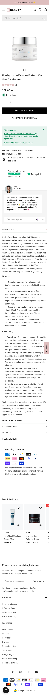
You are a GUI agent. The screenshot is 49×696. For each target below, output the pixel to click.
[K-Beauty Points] (6, 690)
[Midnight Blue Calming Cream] (34, 517)
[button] (8, 85)
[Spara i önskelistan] (18, 508)
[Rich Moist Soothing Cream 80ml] (12, 517)
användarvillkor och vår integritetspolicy (18, 591)
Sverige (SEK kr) (25, 690)
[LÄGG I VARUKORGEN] (18, 525)
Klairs (4, 79)
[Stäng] (43, 129)
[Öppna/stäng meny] (3, 9)
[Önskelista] (40, 10)
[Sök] (43, 18)
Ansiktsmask (15, 79)
